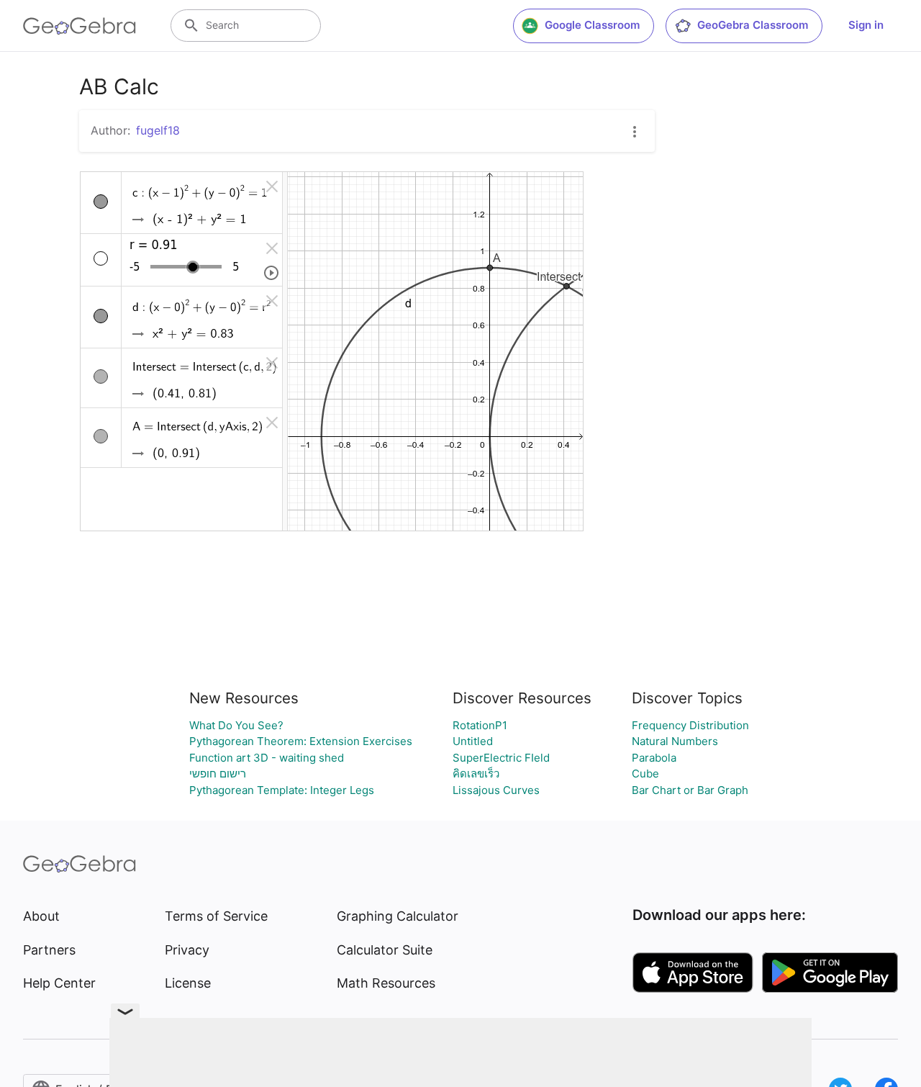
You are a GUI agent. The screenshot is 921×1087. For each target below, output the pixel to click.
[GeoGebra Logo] (79, 26)
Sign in (866, 25)
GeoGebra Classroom (752, 25)
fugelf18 (158, 130)
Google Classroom (592, 25)
